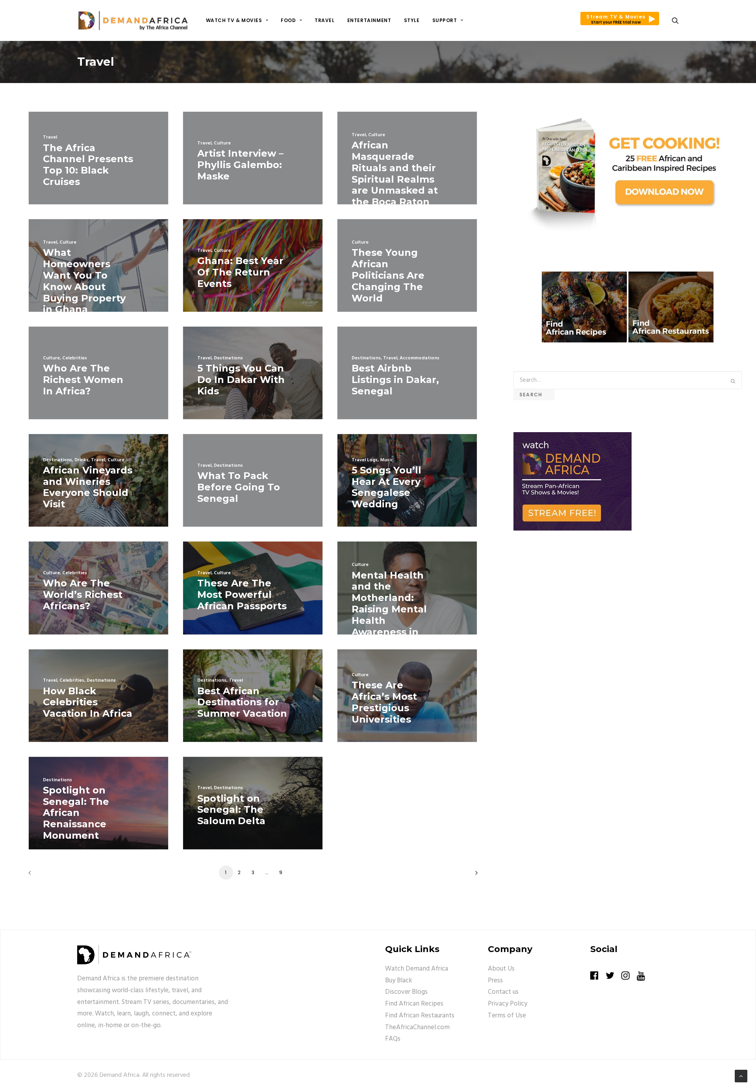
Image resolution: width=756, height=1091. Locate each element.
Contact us (503, 992)
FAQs (392, 1039)
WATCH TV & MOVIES (234, 20)
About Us (501, 968)
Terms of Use (507, 1015)
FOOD (288, 20)
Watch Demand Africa (416, 968)
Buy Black (398, 980)
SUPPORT (444, 20)
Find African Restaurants (419, 1015)
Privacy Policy (507, 1004)
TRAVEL (325, 20)
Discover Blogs (406, 992)
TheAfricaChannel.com (417, 1027)
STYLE (412, 20)
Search (534, 394)
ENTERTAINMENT (369, 20)
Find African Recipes (414, 1004)
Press (495, 980)
